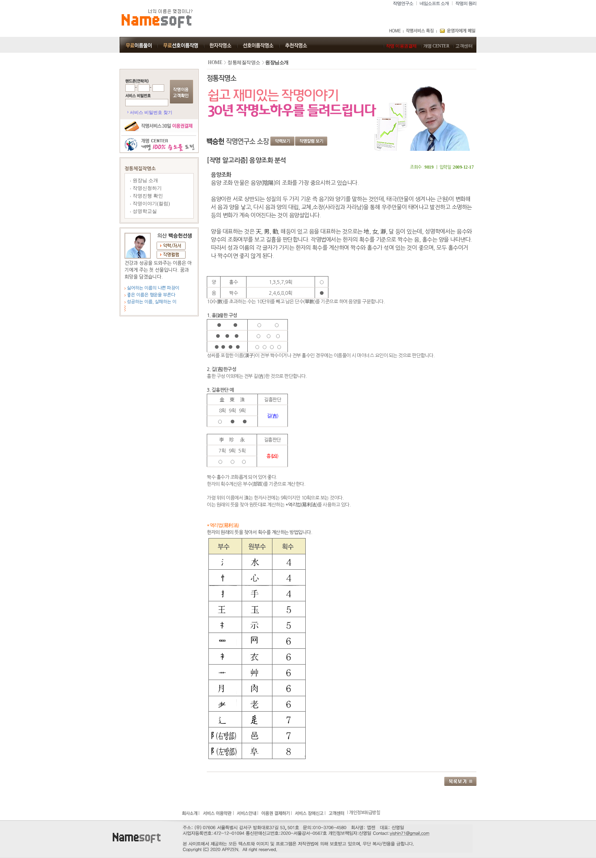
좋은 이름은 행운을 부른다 (150, 295)
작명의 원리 (465, 3)
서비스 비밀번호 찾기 (151, 112)
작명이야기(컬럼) (150, 203)
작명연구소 (403, 3)
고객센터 (463, 45)
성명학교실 (144, 211)
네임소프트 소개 (434, 3)
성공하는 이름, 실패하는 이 (151, 302)
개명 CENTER (436, 45)
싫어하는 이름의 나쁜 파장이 (152, 288)
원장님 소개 (144, 180)
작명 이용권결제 (401, 45)
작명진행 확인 (147, 196)
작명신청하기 (146, 188)
